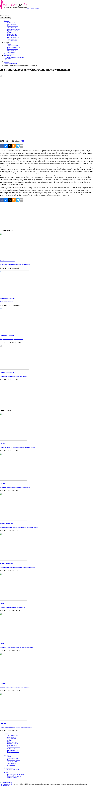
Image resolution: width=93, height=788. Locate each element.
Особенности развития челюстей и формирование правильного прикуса (19, 527)
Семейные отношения (7, 261)
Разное (2, 603)
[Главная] (13, 8)
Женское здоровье (12, 49)
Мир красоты (11, 22)
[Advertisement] (46, 125)
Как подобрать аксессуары (15, 774)
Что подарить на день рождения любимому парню (13, 376)
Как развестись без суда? (6, 301)
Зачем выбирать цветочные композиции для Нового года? (15, 264)
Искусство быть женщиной (15, 57)
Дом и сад (3, 723)
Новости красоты (12, 35)
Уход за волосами (12, 26)
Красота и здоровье (13, 31)
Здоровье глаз (11, 50)
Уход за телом (11, 27)
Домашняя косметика (13, 29)
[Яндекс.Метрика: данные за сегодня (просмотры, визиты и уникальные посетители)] (6, 782)
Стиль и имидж (12, 777)
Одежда (6, 772)
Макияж (9, 32)
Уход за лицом (11, 24)
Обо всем (3, 443)
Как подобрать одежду (14, 776)
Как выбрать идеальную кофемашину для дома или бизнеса (16, 727)
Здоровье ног (11, 52)
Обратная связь (4, 785)
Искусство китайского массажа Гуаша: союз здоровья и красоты (17, 567)
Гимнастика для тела (13, 47)
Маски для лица (12, 34)
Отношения (7, 55)
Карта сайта (7, 58)
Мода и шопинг (8, 768)
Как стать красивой (33, 8)
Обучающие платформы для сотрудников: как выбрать (15, 487)
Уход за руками (12, 40)
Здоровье (6, 755)
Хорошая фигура (12, 45)
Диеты (9, 44)
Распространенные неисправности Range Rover (12, 607)
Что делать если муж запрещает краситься (11, 339)
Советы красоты (12, 39)
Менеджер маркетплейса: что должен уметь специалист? (15, 687)
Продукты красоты (13, 37)
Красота (6, 21)
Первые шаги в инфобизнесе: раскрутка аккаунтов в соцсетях (16, 647)
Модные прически (13, 769)
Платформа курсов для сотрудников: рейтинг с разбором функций (17, 447)
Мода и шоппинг (9, 54)
